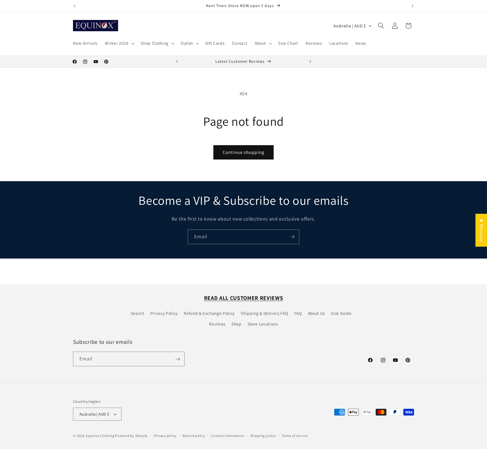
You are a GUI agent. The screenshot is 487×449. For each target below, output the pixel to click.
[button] (119, 43)
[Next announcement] (412, 6)
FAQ (298, 313)
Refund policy (194, 436)
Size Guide (341, 313)
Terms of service (294, 436)
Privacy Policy (164, 313)
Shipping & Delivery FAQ (264, 313)
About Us (316, 313)
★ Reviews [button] (481, 230)
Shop (236, 324)
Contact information (227, 436)
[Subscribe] (292, 237)
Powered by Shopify (131, 436)
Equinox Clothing (100, 436)
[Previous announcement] (74, 6)
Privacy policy (165, 436)
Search (137, 313)
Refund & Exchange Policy (209, 313)
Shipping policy (263, 436)
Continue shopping (243, 152)
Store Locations (262, 324)
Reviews (217, 324)
